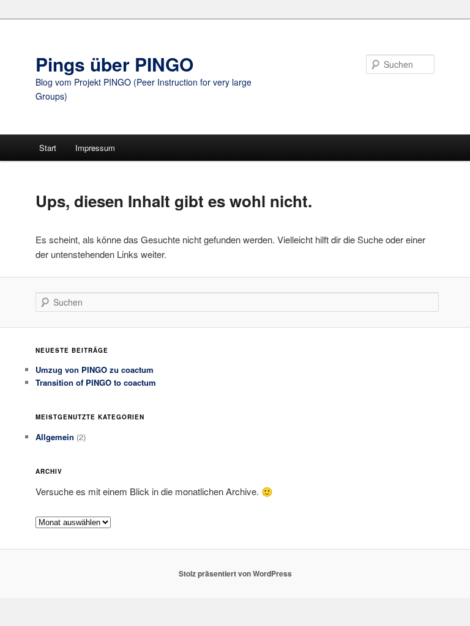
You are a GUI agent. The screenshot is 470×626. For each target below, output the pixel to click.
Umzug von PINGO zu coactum (94, 369)
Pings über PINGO (114, 64)
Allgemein (54, 437)
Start (47, 147)
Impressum (95, 147)
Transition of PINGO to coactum (95, 382)
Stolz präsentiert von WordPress (235, 573)
